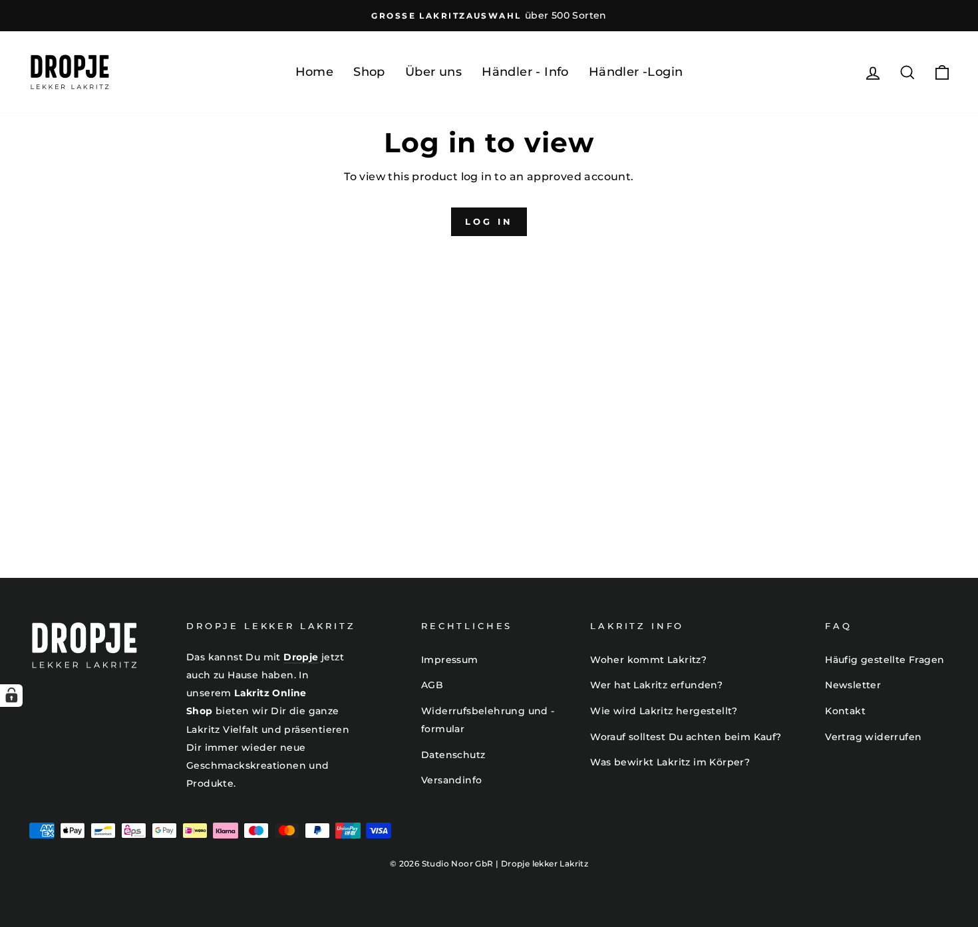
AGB (432, 685)
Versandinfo (451, 780)
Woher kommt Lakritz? (648, 659)
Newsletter (853, 685)
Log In (488, 221)
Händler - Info (525, 72)
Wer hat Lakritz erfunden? (656, 685)
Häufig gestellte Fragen (884, 659)
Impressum (449, 659)
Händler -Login (636, 72)
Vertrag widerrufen (873, 736)
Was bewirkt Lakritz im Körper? (670, 762)
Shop (369, 72)
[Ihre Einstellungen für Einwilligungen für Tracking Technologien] (11, 695)
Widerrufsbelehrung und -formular (488, 720)
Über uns (433, 72)
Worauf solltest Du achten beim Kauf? (685, 736)
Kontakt (845, 711)
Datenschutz (453, 754)
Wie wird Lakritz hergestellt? (664, 711)
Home (314, 72)
